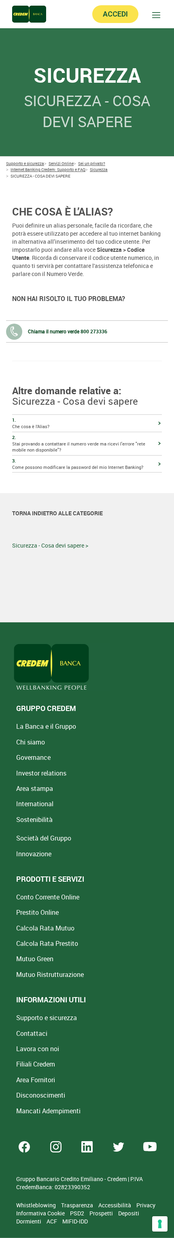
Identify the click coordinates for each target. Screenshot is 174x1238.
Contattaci (31, 1033)
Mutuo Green (34, 958)
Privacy (145, 1205)
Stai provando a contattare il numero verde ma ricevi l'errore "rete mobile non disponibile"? (78, 443)
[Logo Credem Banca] (29, 14)
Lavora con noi (37, 1048)
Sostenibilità (34, 819)
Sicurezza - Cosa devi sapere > (50, 545)
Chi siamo (30, 742)
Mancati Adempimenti (48, 1110)
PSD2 (77, 1213)
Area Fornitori (35, 1079)
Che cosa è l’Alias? (30, 423)
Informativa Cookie (41, 1213)
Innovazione (33, 853)
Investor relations (41, 773)
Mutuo (50, 974)
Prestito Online (37, 912)
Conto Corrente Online (47, 897)
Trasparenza (77, 1205)
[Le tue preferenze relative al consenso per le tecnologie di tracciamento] (160, 1224)
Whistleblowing (36, 1205)
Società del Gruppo (43, 838)
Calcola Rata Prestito (47, 943)
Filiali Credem (35, 1064)
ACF (52, 1221)
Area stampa (34, 788)
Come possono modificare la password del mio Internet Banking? (77, 464)
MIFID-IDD (75, 1221)
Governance (33, 757)
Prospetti (101, 1213)
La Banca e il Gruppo (46, 726)
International (34, 803)
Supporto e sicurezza (46, 1017)
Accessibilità (115, 1205)
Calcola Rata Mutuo (45, 928)
